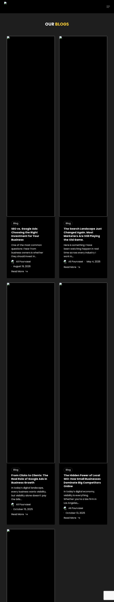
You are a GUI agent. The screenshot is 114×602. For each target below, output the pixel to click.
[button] (108, 6)
